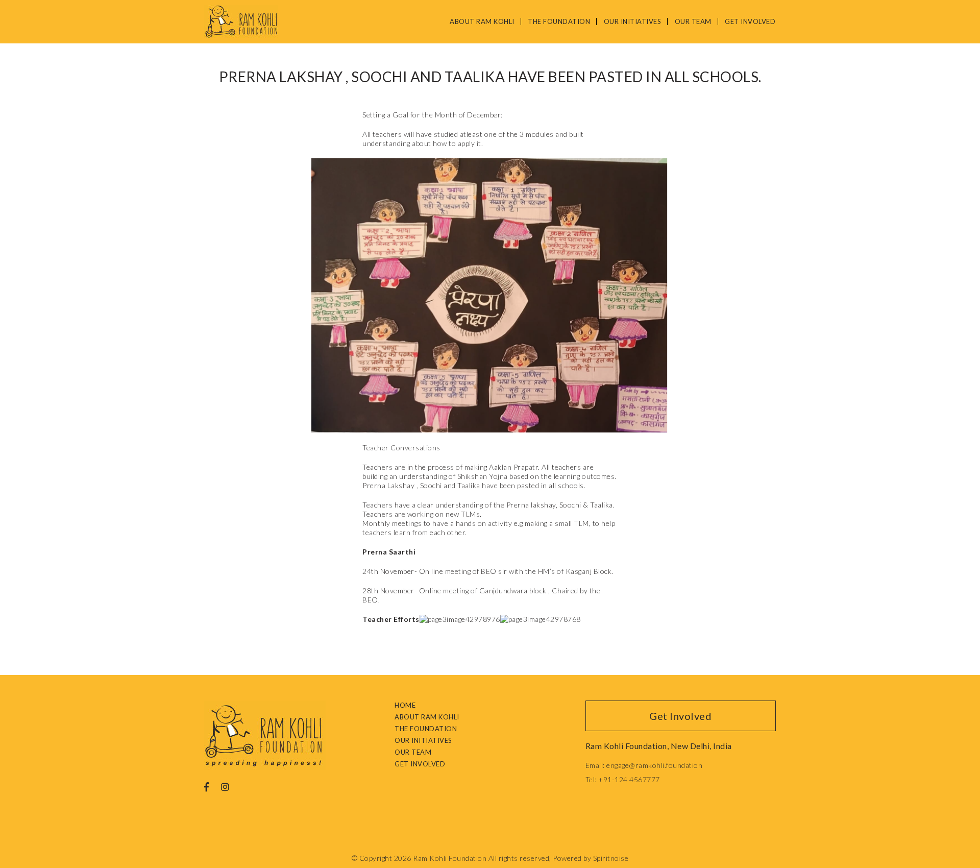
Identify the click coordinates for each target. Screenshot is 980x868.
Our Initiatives (633, 21)
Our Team (693, 21)
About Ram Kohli (482, 21)
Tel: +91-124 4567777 (622, 779)
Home (405, 705)
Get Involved (750, 21)
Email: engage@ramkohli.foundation (644, 765)
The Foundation (559, 21)
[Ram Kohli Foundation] (241, 21)
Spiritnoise (611, 858)
